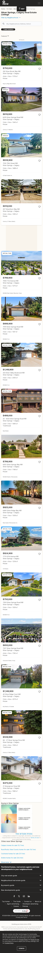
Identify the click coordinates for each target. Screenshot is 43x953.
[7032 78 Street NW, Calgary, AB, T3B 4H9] (21, 156)
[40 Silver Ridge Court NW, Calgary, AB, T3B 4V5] (21, 687)
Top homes (6, 901)
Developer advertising (30, 904)
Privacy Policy (23, 939)
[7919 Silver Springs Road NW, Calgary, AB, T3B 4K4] (21, 320)
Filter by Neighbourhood (9, 17)
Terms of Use (35, 837)
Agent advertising (13, 904)
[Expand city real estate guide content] (21, 875)
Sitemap (25, 906)
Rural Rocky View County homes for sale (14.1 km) (18, 849)
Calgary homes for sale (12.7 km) (12, 845)
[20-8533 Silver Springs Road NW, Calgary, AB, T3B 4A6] (21, 412)
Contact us (28, 901)
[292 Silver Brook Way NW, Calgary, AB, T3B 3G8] (21, 64)
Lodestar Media (23, 915)
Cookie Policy (9, 943)
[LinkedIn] (29, 896)
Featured (4, 36)
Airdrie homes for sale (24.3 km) (12, 858)
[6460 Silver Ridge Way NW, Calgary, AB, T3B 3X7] (21, 504)
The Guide (17, 901)
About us (38, 901)
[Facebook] (14, 896)
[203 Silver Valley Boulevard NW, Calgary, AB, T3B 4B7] (21, 366)
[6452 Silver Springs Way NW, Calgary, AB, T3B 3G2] (21, 458)
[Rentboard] (25, 911)
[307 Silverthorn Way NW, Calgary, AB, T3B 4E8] (21, 202)
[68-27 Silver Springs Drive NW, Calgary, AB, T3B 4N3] (21, 733)
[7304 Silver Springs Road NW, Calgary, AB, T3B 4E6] (21, 595)
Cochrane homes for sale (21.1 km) (13, 853)
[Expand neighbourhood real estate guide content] (21, 880)
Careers (16, 906)
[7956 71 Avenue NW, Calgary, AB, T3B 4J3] (21, 274)
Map (23, 9)
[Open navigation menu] (39, 3)
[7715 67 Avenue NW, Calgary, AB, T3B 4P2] (21, 549)
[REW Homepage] (6, 3)
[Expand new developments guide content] (21, 890)
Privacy (18, 917)
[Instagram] (24, 896)
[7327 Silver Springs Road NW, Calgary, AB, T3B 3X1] (21, 641)
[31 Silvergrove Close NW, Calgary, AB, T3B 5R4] (21, 779)
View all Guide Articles (24, 834)
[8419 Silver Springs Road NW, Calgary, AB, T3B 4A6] (21, 110)
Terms (25, 917)
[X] (19, 896)
